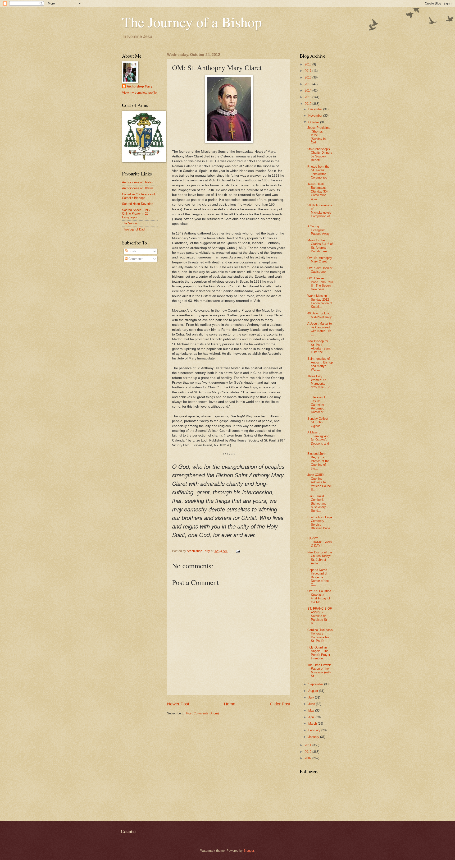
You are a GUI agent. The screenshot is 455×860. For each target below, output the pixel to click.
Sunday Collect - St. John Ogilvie (318, 422)
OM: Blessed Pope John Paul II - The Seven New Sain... (320, 283)
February (314, 730)
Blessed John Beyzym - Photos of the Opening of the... (318, 461)
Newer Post (178, 704)
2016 (308, 77)
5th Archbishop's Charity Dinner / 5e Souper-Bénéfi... (319, 154)
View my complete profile (139, 92)
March (313, 723)
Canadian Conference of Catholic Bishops (138, 196)
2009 (308, 758)
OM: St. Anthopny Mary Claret (319, 259)
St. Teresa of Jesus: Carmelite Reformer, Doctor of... (316, 405)
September (316, 684)
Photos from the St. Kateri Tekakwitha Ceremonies (318, 172)
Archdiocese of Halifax (137, 182)
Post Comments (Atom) (202, 713)
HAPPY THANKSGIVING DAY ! (319, 542)
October (314, 122)
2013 (308, 97)
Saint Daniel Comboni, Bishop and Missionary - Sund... (317, 503)
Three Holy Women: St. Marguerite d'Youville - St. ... (319, 383)
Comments (135, 259)
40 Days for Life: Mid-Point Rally (319, 315)
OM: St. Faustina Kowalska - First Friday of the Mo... (319, 596)
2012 (308, 104)
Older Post (280, 704)
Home (229, 704)
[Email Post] (238, 551)
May (311, 710)
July (311, 697)
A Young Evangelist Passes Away (318, 230)
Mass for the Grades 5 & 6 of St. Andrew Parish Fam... (320, 246)
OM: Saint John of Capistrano (319, 269)
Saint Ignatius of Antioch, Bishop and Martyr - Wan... (320, 364)
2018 (308, 64)
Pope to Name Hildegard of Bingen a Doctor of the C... (318, 577)
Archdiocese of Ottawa (137, 188)
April (311, 717)
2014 (308, 90)
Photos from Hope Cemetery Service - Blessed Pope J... (319, 524)
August (313, 691)
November (315, 115)
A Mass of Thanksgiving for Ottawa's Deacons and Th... (318, 440)
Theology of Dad (133, 229)
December (315, 109)
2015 (308, 84)
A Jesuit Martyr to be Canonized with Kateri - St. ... (319, 329)
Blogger (249, 850)
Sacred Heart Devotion (137, 204)
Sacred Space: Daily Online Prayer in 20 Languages (136, 213)
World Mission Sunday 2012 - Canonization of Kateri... (319, 301)
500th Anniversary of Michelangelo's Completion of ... (319, 212)
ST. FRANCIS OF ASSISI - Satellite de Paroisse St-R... (319, 616)
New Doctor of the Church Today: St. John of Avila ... (319, 558)
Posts (131, 251)
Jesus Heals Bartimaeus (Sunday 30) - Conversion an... (318, 191)
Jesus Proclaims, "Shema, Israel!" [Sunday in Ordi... (319, 135)
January (314, 737)
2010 (308, 752)
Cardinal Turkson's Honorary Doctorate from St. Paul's (320, 635)
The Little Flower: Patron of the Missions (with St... (319, 670)
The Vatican (130, 223)
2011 (308, 745)
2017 (308, 71)
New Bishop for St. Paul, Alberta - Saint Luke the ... (319, 346)
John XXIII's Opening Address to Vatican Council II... (319, 482)
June (312, 704)
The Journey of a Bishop (192, 21)
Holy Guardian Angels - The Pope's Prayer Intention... (318, 653)
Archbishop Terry (139, 86)
